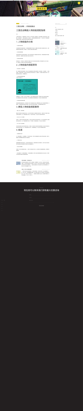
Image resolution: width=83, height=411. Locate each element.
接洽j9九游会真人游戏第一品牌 (59, 35)
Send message (41, 205)
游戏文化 (17, 23)
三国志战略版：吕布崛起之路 (26, 160)
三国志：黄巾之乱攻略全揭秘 (26, 169)
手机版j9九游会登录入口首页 (59, 29)
